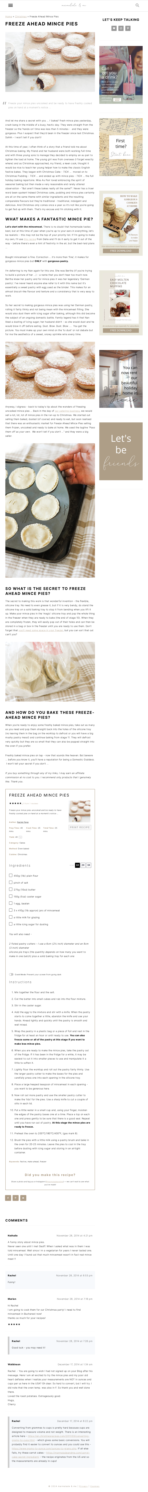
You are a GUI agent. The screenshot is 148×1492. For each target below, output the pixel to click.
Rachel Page (23, 822)
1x (77, 865)
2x (83, 865)
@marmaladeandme (54, 1181)
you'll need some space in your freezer (41, 630)
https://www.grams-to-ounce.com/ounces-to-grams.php (44, 1448)
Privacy (83, 1486)
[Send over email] (23, 1198)
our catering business (67, 410)
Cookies (95, 1486)
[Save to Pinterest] (16, 1198)
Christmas (21, 16)
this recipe (30, 239)
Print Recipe (80, 827)
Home (8, 16)
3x (88, 865)
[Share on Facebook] (8, 1198)
